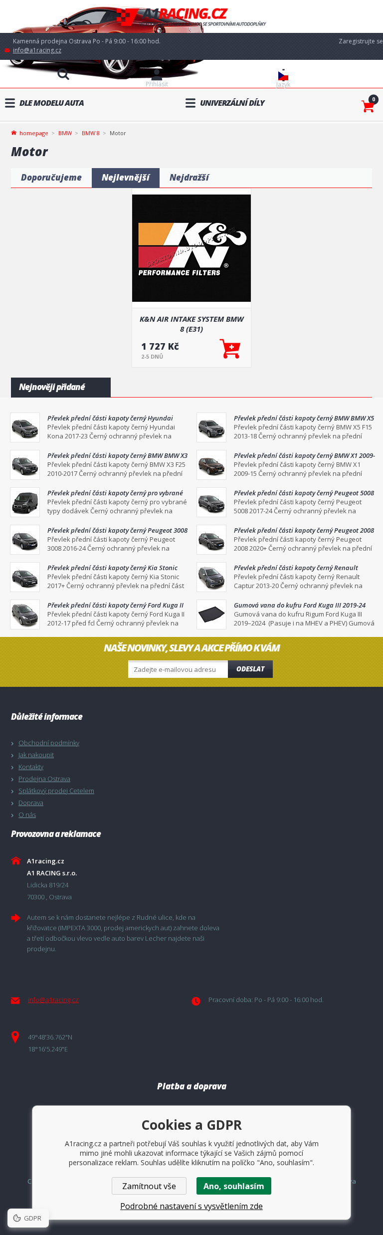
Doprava (30, 802)
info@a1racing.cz (37, 50)
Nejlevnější (126, 177)
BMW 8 (91, 133)
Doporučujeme (51, 177)
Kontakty (30, 766)
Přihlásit (157, 84)
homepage (33, 132)
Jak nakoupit (36, 754)
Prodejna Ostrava (44, 778)
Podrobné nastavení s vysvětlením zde (191, 1206)
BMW (65, 133)
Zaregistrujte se (361, 41)
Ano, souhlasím (233, 1186)
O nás (27, 814)
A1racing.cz (191, 16)
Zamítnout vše (149, 1186)
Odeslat (250, 668)
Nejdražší (189, 177)
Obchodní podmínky (48, 742)
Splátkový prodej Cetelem (56, 790)
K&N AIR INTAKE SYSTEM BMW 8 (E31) (191, 324)
